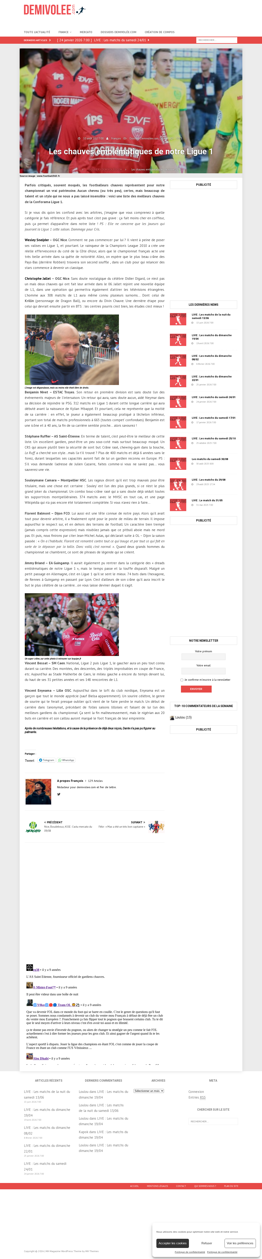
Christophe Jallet (38, 278)
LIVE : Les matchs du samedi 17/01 (214, 417)
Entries (197, 1097)
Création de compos (160, 32)
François (116, 138)
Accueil (134, 1186)
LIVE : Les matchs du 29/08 (208, 479)
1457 (223, 505)
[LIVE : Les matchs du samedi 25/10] (178, 443)
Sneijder (43, 240)
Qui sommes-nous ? (205, 1186)
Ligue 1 (164, 138)
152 (226, 422)
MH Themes (92, 1251)
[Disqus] (95, 903)
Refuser (206, 1243)
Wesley (30, 240)
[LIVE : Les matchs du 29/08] (178, 484)
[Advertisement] (170, 13)
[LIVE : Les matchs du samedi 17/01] (178, 422)
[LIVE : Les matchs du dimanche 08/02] (178, 360)
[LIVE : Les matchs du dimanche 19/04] (178, 340)
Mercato (86, 32)
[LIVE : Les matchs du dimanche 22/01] (178, 381)
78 (224, 484)
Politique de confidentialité (190, 1251)
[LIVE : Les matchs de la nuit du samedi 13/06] (178, 319)
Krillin (29, 301)
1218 (224, 463)
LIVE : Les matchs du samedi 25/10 (214, 438)
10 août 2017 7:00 (93, 138)
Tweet (29, 760)
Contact (181, 1186)
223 (226, 384)
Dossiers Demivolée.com (118, 32)
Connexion (196, 1091)
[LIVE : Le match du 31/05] (178, 505)
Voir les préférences (240, 1243)
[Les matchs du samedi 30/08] (178, 464)
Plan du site (231, 1186)
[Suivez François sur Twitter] (60, 794)
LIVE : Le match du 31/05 (207, 500)
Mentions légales (157, 1186)
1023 (179, 138)
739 (224, 364)
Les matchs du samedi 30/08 (210, 459)
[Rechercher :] (216, 40)
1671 (227, 443)
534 (223, 343)
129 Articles (95, 781)
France (64, 32)
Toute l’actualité (37, 32)
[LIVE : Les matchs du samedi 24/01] (178, 402)
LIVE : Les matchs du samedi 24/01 (214, 397)
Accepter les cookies (173, 1243)
